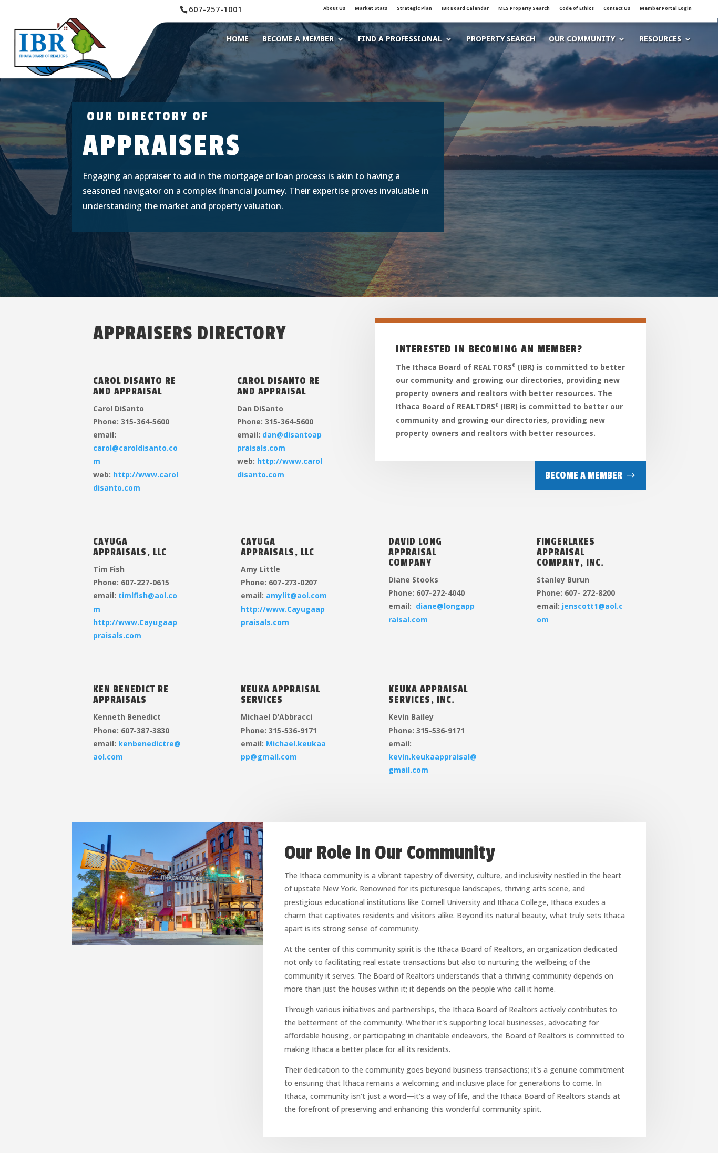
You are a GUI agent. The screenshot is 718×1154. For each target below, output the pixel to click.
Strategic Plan (414, 8)
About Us (334, 8)
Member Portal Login (666, 8)
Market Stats (371, 8)
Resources (660, 39)
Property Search (500, 39)
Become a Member (298, 39)
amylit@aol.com (296, 595)
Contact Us (616, 8)
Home (238, 39)
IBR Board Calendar (465, 8)
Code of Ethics (576, 8)
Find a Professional (400, 39)
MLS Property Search (524, 8)
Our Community (582, 39)
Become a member (583, 475)
